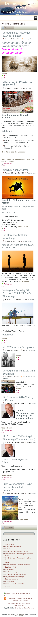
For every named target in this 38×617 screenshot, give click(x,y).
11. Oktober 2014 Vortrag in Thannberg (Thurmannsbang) (19, 438)
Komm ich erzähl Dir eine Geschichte (17, 564)
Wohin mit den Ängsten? (16, 169)
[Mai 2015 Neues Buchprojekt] (8, 367)
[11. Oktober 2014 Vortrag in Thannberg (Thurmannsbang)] (8, 457)
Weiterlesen (7, 74)
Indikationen (9, 549)
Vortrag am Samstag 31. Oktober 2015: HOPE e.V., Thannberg (17, 293)
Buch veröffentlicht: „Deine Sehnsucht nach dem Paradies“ (17, 487)
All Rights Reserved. (24, 608)
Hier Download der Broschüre (14, 152)
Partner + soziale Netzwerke (14, 584)
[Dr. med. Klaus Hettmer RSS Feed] (5, 598)
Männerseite (9, 569)
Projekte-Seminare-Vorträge (14, 576)
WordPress (10, 614)
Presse (7, 586)
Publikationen (9, 581)
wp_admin (30, 39)
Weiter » (10, 28)
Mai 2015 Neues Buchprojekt (19, 347)
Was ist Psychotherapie (13, 546)
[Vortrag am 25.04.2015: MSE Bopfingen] (8, 393)
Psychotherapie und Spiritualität (15, 574)
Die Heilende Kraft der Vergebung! (15, 237)
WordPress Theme (20, 614)
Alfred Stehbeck (19, 615)
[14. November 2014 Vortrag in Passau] (8, 418)
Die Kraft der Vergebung (13, 572)
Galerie (7, 562)
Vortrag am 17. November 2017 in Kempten (17, 34)
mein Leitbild (9, 544)
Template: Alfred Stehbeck (20, 601)
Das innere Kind (10, 567)
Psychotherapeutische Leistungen (16, 551)
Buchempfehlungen (11, 579)
